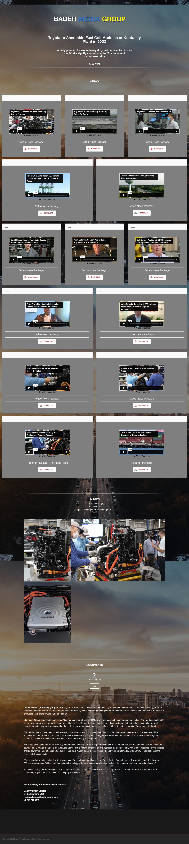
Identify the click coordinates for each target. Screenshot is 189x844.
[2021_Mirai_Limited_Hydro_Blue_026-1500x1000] (47, 612)
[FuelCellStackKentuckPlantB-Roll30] (141, 550)
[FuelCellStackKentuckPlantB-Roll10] (94, 550)
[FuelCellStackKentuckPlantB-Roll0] (47, 550)
